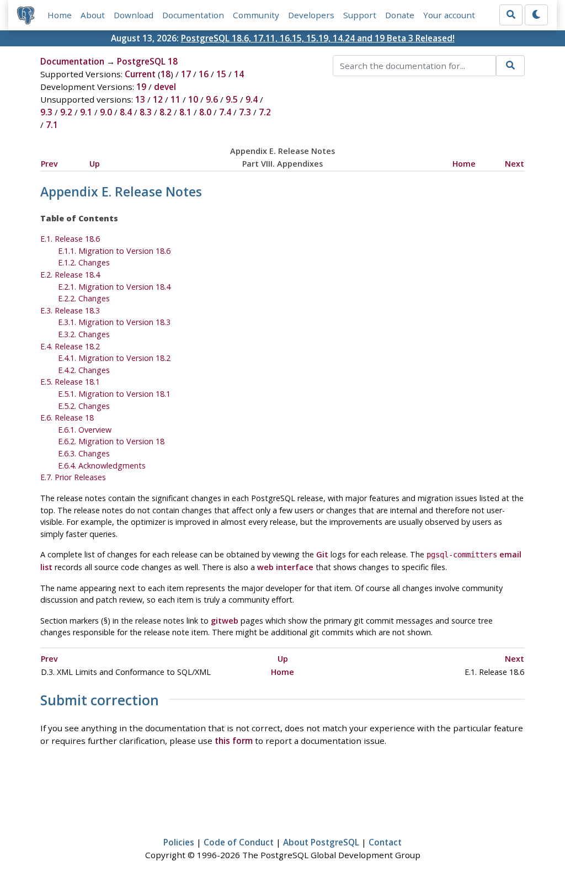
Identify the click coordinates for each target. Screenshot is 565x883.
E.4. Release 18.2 (70, 346)
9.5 (232, 99)
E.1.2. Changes (84, 262)
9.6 (212, 99)
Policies (178, 842)
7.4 (225, 112)
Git (322, 554)
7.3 (245, 112)
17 (186, 73)
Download (133, 14)
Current (140, 73)
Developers (311, 14)
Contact (385, 842)
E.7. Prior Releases (73, 477)
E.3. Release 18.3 (70, 310)
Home (59, 14)
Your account (449, 14)
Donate (399, 14)
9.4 (252, 99)
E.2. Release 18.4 (70, 274)
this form (234, 740)
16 (204, 73)
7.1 (52, 124)
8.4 (126, 112)
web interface (285, 567)
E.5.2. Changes (84, 406)
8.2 (165, 112)
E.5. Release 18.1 (70, 381)
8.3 (146, 112)
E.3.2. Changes (84, 334)
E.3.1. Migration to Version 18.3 (114, 322)
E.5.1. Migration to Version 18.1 (114, 394)
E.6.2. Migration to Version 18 (111, 441)
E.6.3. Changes (84, 453)
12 (158, 99)
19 (141, 86)
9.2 (66, 112)
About (93, 14)
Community (256, 14)
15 (221, 73)
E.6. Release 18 (67, 417)
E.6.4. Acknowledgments (102, 465)
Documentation (193, 14)
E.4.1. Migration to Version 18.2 (114, 358)
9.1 (86, 112)
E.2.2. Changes (84, 298)
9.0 (106, 112)
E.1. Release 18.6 (70, 238)
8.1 (185, 112)
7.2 (265, 112)
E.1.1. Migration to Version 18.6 (114, 251)
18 (165, 73)
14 (239, 73)
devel (165, 86)
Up (94, 163)
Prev (49, 163)
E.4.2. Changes (84, 370)
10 (193, 99)
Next (514, 163)
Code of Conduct (239, 842)
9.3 (46, 112)
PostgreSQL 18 (147, 61)
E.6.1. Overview (84, 429)
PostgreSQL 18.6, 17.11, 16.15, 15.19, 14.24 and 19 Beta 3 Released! (318, 38)
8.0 (205, 112)
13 (140, 99)
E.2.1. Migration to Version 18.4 (114, 286)
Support (359, 14)
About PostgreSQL (321, 842)
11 (175, 99)
